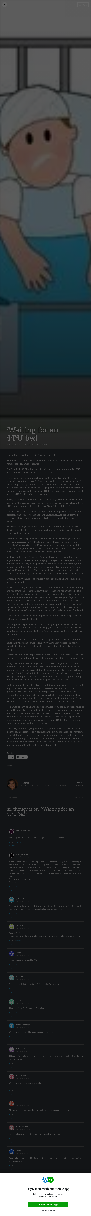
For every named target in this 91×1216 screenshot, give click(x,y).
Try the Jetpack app (48, 1204)
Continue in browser (48, 1211)
